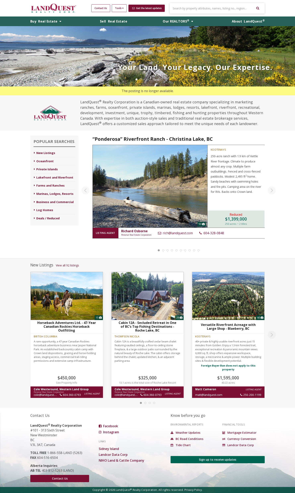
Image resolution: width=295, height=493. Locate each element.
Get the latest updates (148, 8)
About (248, 21)
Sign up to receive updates (217, 459)
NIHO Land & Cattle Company (121, 460)
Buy (44, 21)
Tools (118, 8)
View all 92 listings (67, 265)
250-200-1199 (251, 395)
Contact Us (101, 8)
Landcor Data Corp (113, 454)
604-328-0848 (213, 233)
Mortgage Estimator (241, 432)
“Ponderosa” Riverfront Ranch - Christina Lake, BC (153, 139)
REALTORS (176, 21)
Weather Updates (187, 432)
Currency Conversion (241, 439)
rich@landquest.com (177, 233)
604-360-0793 (71, 395)
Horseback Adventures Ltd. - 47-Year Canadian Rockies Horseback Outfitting (66, 326)
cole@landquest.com (47, 395)
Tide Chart (183, 445)
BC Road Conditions (189, 439)
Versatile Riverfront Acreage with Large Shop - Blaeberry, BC (228, 326)
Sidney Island (109, 449)
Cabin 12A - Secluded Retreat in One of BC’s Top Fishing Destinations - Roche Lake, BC (147, 326)
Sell (113, 21)
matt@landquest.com (208, 395)
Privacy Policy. (193, 490)
